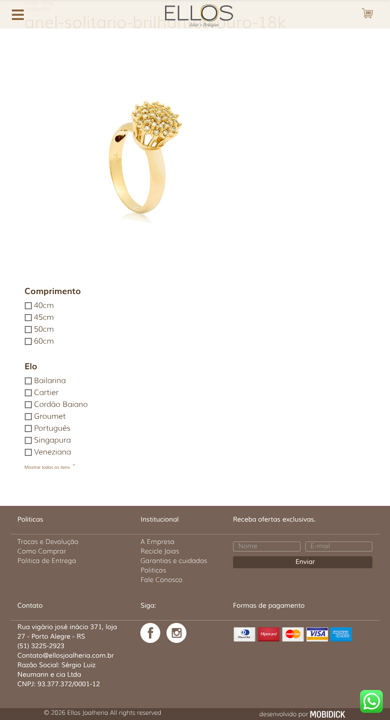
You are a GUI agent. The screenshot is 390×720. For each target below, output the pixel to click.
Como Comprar (42, 551)
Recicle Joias (159, 551)
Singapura (52, 440)
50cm (44, 329)
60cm (44, 341)
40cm (44, 305)
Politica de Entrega (47, 560)
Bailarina (50, 380)
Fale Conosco (161, 579)
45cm (44, 317)
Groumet (50, 416)
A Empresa (157, 541)
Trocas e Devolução (48, 541)
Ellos (195, 14)
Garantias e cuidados (173, 560)
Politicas (153, 570)
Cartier (46, 392)
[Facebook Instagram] (176, 633)
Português (52, 428)
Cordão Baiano (61, 404)
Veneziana (52, 452)
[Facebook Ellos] (150, 633)
